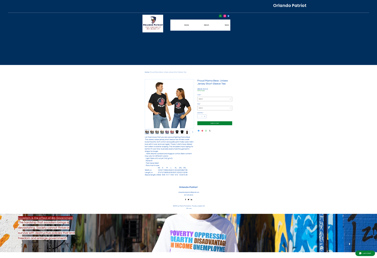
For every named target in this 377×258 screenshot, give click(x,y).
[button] (220, 15)
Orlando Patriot (188, 187)
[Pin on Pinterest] (202, 131)
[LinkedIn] (191, 199)
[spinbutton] (202, 116)
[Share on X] (210, 131)
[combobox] (214, 99)
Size (199, 104)
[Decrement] (199, 116)
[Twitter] (188, 199)
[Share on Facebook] (198, 131)
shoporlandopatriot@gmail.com (188, 192)
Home (147, 72)
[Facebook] (228, 16)
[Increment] (205, 116)
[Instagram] (224, 16)
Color (199, 94)
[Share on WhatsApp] (206, 131)
